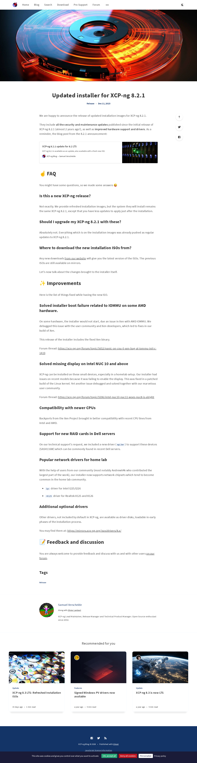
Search (48, 4)
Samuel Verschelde (70, 604)
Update (15, 688)
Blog (36, 4)
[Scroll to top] (179, 117)
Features (78, 688)
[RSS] (105, 738)
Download (63, 4)
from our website (75, 258)
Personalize (145, 755)
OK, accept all (109, 755)
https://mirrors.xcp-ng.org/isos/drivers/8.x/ (94, 530)
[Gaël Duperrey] (14, 657)
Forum (96, 4)
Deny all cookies (128, 755)
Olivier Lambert (74, 610)
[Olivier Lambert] (138, 657)
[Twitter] (179, 127)
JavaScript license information (98, 750)
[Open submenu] (107, 5)
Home (25, 4)
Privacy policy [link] (160, 756)
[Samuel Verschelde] (46, 610)
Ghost (116, 744)
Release (90, 103)
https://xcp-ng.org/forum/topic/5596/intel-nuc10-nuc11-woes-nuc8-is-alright (106, 397)
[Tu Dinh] (76, 657)
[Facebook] (179, 137)
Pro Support (80, 4)
